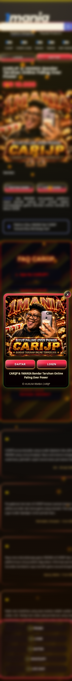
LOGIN (51, 364)
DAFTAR (20, 364)
